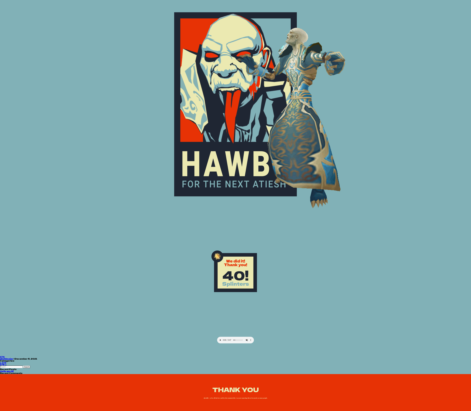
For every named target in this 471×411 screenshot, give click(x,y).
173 (3, 362)
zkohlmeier (6, 358)
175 (3, 364)
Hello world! (7, 371)
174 (2, 356)
